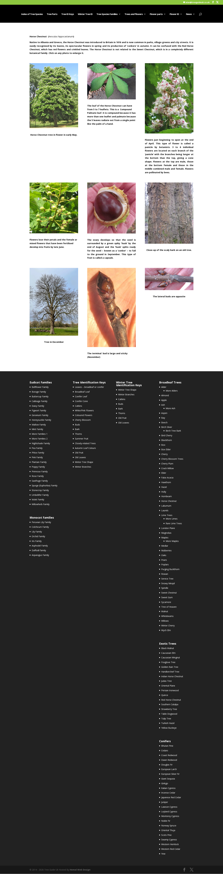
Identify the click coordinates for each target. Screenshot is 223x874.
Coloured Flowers (83, 415)
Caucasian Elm (168, 652)
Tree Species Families (107, 14)
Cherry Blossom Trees (172, 458)
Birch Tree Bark (173, 430)
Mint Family (37, 429)
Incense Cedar (168, 792)
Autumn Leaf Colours (85, 448)
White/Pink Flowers (84, 410)
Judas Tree (166, 680)
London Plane (168, 528)
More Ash (170, 408)
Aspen (164, 413)
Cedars (164, 750)
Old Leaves (80, 457)
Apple (164, 400)
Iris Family (37, 541)
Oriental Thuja (168, 830)
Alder (163, 387)
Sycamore (166, 602)
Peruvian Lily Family (41, 522)
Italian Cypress (168, 788)
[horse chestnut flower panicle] (169, 132)
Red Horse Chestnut (171, 699)
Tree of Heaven (169, 606)
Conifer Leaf (81, 396)
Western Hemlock (170, 844)
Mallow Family (39, 424)
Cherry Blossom (83, 419)
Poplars (165, 564)
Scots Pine (166, 835)
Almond (165, 395)
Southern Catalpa (169, 704)
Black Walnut (167, 648)
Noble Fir (165, 820)
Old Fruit (79, 452)
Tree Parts (52, 14)
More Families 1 (39, 433)
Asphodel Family (40, 545)
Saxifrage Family (40, 480)
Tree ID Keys (67, 14)
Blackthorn (166, 440)
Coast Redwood (169, 755)
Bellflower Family (40, 387)
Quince (164, 695)
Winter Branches (83, 466)
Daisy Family (38, 405)
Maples (164, 537)
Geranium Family (40, 415)
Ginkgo (164, 783)
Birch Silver (166, 427)
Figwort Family (39, 410)
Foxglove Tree (168, 662)
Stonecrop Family (40, 490)
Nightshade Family (41, 443)
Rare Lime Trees (174, 523)
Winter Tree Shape (84, 462)
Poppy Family (38, 466)
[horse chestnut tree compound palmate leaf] (111, 98)
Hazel (164, 487)
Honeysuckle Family (41, 419)
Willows (165, 620)
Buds (77, 424)
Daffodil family (39, 550)
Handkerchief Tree (170, 671)
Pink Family (37, 457)
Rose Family (38, 476)
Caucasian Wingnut (170, 657)
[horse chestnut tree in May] (54, 127)
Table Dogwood (169, 713)
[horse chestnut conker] (111, 232)
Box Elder (166, 449)
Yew (163, 853)
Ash (163, 404)
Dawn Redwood (169, 759)
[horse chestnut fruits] (54, 232)
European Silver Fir (170, 773)
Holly (163, 491)
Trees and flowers (134, 14)
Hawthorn (166, 482)
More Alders (172, 390)
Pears (164, 559)
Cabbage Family (39, 401)
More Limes (171, 518)
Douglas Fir (166, 764)
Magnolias (166, 532)
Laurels (164, 510)
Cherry (164, 454)
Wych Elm (166, 630)
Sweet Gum (167, 597)
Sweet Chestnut (169, 592)
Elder (163, 472)
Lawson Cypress (169, 806)
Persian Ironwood (170, 690)
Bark (77, 429)
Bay (163, 417)
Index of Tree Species (32, 14)
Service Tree (167, 578)
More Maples (172, 541)
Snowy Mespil (168, 583)
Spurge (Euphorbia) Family (44, 485)
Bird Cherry (166, 435)
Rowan (164, 573)
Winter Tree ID (85, 14)
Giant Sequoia (168, 778)
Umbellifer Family (40, 494)
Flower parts (156, 14)
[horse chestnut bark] (169, 242)
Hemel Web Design (80, 869)
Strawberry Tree (169, 709)
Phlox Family (38, 452)
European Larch (169, 769)
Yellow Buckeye (169, 727)
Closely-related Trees (85, 443)
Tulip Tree (166, 718)
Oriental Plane (168, 685)
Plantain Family (39, 462)
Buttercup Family (40, 396)
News (189, 14)
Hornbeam (166, 496)
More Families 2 (39, 438)
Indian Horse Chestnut (172, 676)
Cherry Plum (167, 463)
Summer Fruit (81, 438)
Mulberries (166, 550)
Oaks (163, 555)
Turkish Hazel (167, 723)
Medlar (164, 545)
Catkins (78, 405)
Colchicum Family (40, 526)
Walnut (164, 611)
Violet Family (38, 499)
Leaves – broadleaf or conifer (89, 387)
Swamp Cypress (169, 839)
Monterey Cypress (170, 816)
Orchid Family (38, 536)
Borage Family (39, 391)
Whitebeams (167, 616)
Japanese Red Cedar (171, 797)
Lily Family (37, 531)
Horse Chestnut (169, 501)
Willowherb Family (40, 504)
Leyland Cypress (169, 811)
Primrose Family (40, 471)
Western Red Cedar (170, 849)
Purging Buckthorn (170, 569)
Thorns (78, 433)
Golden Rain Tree (169, 666)
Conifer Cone (81, 401)
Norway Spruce (168, 825)
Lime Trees (166, 515)
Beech (164, 422)
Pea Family (37, 448)
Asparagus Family (40, 555)
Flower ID (174, 14)
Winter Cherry (168, 625)
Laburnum (166, 505)
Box (163, 444)
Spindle (164, 587)
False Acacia (167, 477)
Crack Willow (167, 468)
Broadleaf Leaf (82, 391)
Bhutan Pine (167, 745)
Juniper (164, 802)
